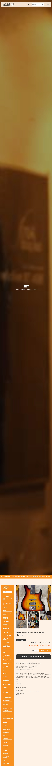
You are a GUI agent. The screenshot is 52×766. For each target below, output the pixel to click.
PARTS (4, 652)
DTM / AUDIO (6, 642)
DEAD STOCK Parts (6, 667)
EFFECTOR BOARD (5, 638)
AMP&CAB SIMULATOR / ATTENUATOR (6, 628)
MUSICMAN (6, 732)
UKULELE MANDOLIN (5, 617)
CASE (4, 670)
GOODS (5, 687)
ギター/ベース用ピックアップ (7, 660)
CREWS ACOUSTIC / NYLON (6, 704)
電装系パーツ (6, 663)
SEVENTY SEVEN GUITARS (7, 741)
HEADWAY (5, 748)
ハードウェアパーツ (7, 655)
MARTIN (5, 750)
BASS (4, 610)
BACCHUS (5, 745)
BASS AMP (5, 624)
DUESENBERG (6, 730)
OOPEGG (5, 722)
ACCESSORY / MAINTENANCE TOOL (6, 680)
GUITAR (5, 607)
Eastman (5, 715)
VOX (4, 760)
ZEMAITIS (5, 753)
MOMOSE (5, 738)
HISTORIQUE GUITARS (6, 757)
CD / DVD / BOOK (7, 685)
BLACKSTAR (6, 763)
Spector (5, 735)
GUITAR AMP (6, 621)
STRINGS (5, 676)
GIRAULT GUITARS (5, 726)
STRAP (4, 673)
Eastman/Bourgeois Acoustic (7, 719)
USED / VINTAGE (7, 635)
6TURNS (5, 713)
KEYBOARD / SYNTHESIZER (6, 645)
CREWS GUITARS (7, 697)
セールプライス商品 (7, 603)
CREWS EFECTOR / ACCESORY (7, 709)
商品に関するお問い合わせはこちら (32, 657)
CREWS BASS (6, 700)
